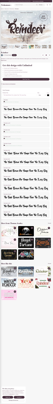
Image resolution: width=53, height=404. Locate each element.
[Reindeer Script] (43, 271)
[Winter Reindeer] (9, 283)
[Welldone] (9, 231)
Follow (14, 55)
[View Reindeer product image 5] (31, 47)
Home (2, 8)
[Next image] (49, 27)
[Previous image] (3, 27)
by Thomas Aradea (7, 55)
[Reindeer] (9, 271)
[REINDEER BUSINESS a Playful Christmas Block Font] (9, 295)
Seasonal (6, 8)
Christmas (12, 8)
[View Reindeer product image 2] (11, 47)
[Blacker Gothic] (9, 254)
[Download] (12, 228)
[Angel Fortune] (26, 243)
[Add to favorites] (49, 55)
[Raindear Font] (43, 283)
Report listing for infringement (9, 84)
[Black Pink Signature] (9, 243)
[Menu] (50, 5)
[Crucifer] (43, 243)
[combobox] (26, 5)
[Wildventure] (26, 231)
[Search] (37, 5)
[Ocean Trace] (43, 231)
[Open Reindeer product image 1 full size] (26, 27)
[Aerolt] (26, 254)
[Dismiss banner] (50, 1)
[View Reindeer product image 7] (44, 47)
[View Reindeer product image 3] (17, 47)
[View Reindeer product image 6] (38, 47)
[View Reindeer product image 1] (4, 47)
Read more (3, 60)
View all (49, 223)
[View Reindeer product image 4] (24, 47)
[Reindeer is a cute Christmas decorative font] (26, 283)
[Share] (42, 55)
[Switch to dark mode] (47, 5)
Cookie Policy (11, 394)
